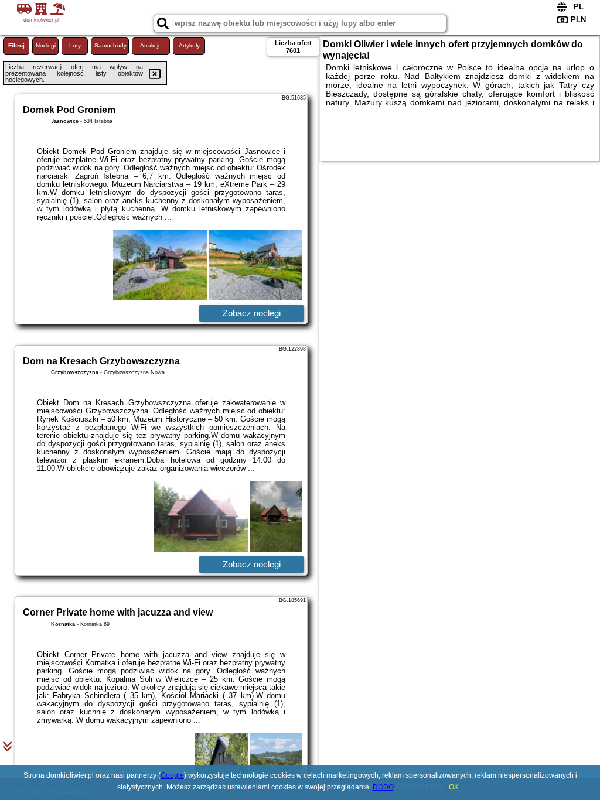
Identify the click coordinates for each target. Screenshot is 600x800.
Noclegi (46, 45)
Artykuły (189, 45)
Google (172, 775)
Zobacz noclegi (252, 313)
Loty (75, 45)
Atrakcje (151, 45)
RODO (383, 787)
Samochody (110, 45)
